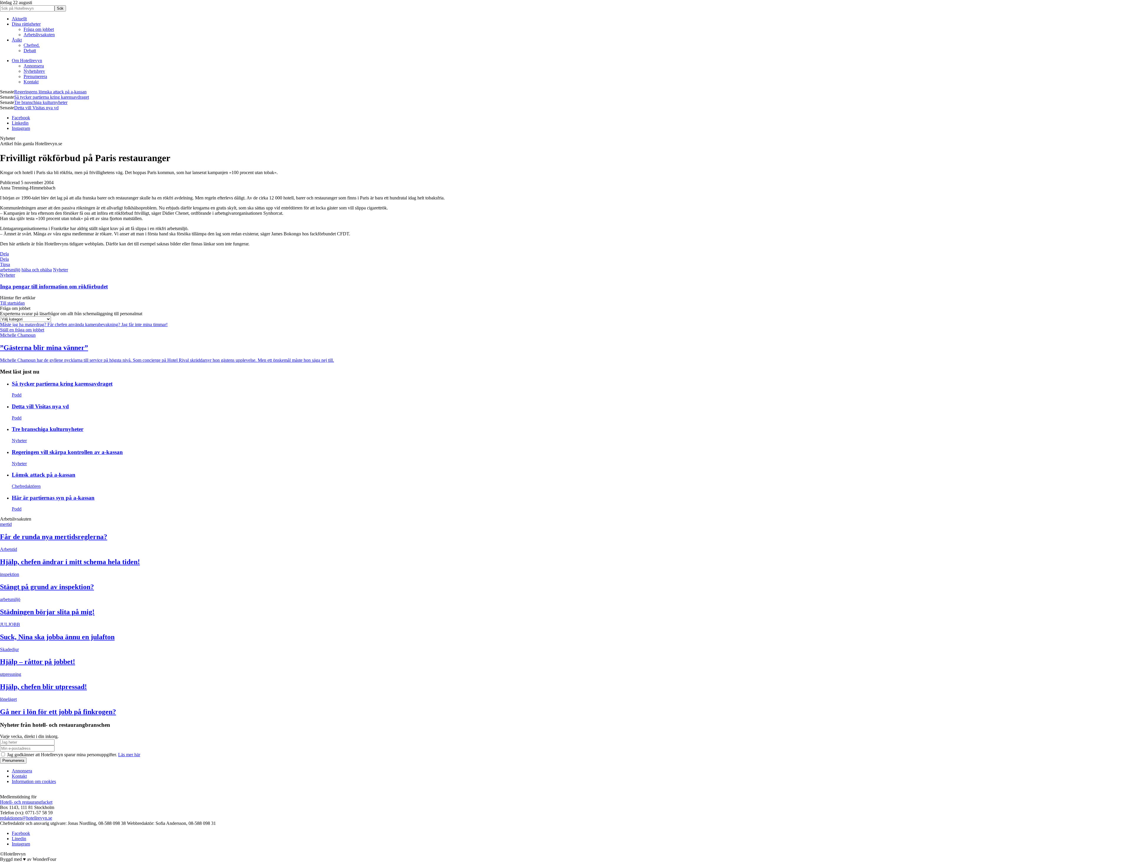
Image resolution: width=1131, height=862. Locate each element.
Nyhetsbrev (34, 71)
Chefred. (32, 45)
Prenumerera (35, 76)
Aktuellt (19, 18)
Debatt (30, 50)
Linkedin (20, 122)
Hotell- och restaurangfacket (26, 802)
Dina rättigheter (26, 24)
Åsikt (17, 39)
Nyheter (60, 269)
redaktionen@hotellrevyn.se (26, 817)
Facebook (21, 117)
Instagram (21, 128)
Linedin (19, 838)
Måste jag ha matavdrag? (23, 324)
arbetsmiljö (10, 269)
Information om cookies (34, 781)
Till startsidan (12, 303)
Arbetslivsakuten (39, 34)
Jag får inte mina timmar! (144, 324)
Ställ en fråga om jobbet (22, 329)
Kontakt (31, 81)
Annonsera (34, 65)
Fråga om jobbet (39, 29)
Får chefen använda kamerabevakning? (84, 324)
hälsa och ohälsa (37, 269)
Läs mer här (129, 754)
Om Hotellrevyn (27, 60)
